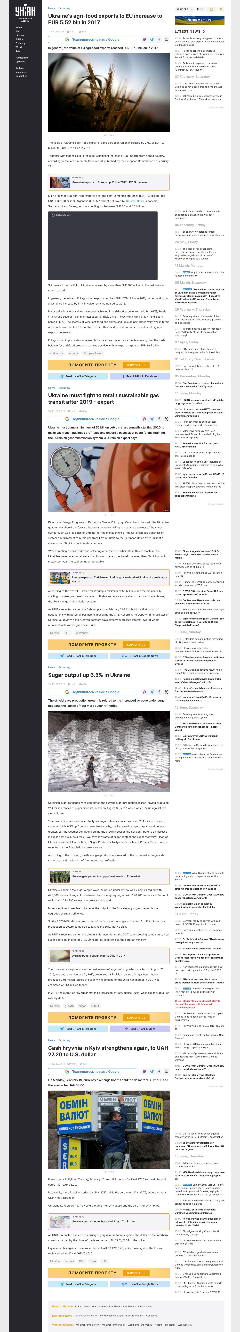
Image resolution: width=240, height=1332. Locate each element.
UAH (104, 1261)
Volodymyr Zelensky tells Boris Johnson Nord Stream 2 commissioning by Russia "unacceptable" (197, 434)
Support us (200, 20)
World (19, 47)
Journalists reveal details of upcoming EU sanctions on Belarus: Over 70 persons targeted (199, 1146)
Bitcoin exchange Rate (111, 1315)
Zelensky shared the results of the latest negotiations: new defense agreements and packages (199, 319)
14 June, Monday (188, 393)
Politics (19, 39)
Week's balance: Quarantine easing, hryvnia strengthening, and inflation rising (198, 757)
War (18, 31)
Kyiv (18, 51)
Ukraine (20, 35)
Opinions (20, 61)
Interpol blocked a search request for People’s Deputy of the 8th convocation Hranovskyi (198, 332)
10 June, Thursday (189, 1156)
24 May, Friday (186, 242)
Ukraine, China (135, 201)
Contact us (21, 76)
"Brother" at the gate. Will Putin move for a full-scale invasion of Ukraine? (197, 991)
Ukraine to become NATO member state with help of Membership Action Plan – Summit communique (199, 412)
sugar (82, 1006)
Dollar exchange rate (85, 1315)
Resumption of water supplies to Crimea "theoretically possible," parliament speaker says (199, 957)
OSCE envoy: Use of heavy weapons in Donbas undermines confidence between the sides (199, 1264)
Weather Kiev (185, 1324)
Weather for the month (140, 1324)
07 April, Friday (187, 342)
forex (93, 1261)
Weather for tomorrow (87, 1324)
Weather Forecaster (164, 1324)
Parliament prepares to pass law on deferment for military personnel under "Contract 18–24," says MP (197, 66)
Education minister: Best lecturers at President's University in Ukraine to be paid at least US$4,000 (199, 465)
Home (19, 27)
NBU (82, 1261)
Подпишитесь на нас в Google (95, 39)
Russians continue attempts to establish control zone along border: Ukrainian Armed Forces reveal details (199, 54)
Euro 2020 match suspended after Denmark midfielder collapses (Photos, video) (198, 726)
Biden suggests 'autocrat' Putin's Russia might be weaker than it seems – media (197, 554)
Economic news (62, 1315)
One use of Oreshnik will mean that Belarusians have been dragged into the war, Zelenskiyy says (199, 86)
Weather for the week (113, 1324)
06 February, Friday (190, 225)
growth (69, 1006)
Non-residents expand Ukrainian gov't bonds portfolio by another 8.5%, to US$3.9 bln (199, 970)
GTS (67, 633)
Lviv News (114, 1306)
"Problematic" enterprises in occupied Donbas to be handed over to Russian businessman (199, 1016)
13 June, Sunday (188, 632)
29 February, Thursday (193, 309)
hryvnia (69, 1261)
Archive (20, 68)
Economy (20, 43)
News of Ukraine (62, 1306)
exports (73, 353)
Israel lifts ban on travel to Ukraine (202, 948)
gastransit (81, 633)
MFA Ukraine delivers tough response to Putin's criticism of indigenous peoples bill (199, 1175)
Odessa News (144, 1306)
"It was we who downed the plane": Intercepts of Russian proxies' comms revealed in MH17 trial (198, 1222)
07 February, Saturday (192, 77)
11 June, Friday (186, 914)
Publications (22, 57)
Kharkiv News (99, 1306)
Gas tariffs (151, 1315)
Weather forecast (63, 1324)
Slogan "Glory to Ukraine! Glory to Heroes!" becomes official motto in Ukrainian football (197, 1004)
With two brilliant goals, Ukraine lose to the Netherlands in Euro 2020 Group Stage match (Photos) (199, 622)
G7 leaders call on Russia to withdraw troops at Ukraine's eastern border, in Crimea (199, 660)
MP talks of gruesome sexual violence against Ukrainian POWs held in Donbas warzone (199, 1056)
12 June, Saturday (189, 707)
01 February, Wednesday (194, 359)
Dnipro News (82, 1306)
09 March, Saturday (190, 283)
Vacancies (21, 72)
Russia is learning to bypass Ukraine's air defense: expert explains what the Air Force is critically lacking (199, 41)
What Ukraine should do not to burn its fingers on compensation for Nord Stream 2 (199, 876)
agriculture (56, 353)
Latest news (188, 31)
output (95, 1006)
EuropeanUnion (92, 353)
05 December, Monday (193, 376)
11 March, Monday (189, 265)
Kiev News (128, 1306)
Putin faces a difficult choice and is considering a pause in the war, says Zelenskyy (197, 214)
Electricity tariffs (135, 1315)
